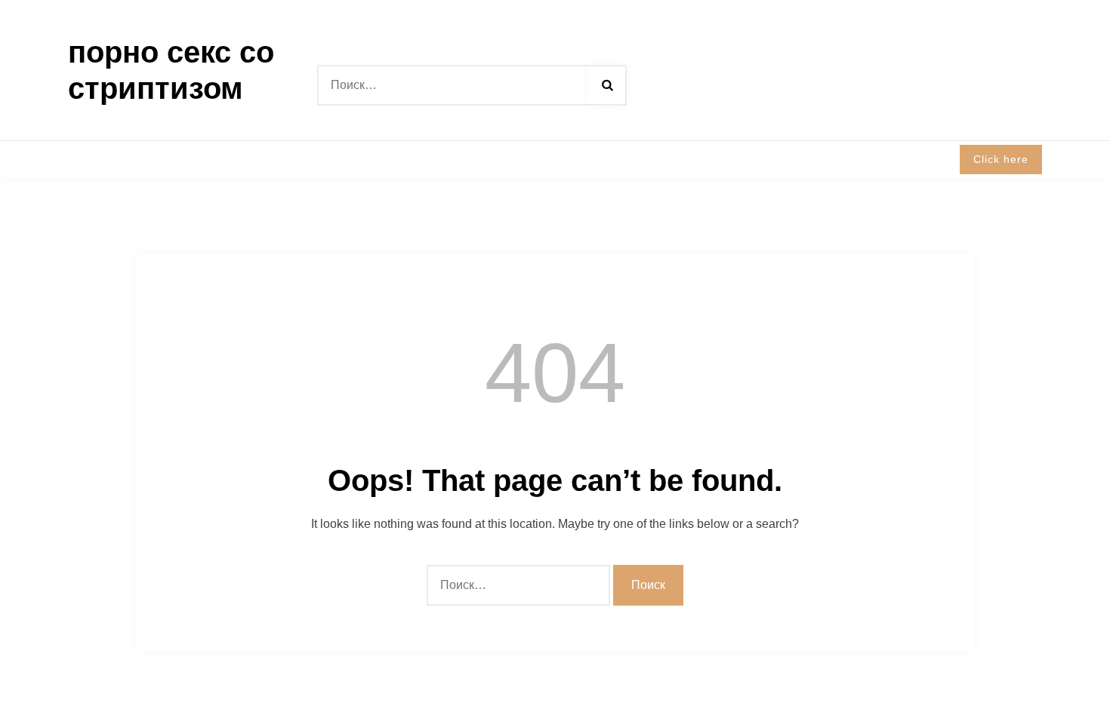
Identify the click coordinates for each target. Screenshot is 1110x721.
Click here (1000, 159)
